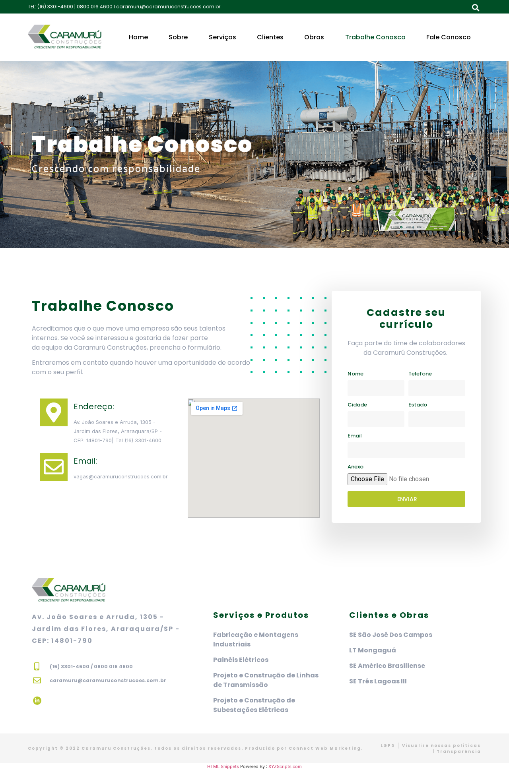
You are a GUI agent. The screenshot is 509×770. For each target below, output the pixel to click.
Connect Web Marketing (325, 748)
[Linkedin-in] (37, 700)
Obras (314, 37)
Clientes (270, 37)
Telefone (420, 374)
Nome (355, 374)
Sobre (178, 37)
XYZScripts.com (285, 766)
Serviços (222, 37)
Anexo (355, 467)
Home (138, 37)
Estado (417, 405)
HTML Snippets (223, 766)
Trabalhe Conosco (375, 37)
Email (355, 436)
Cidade (357, 405)
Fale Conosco (448, 37)
